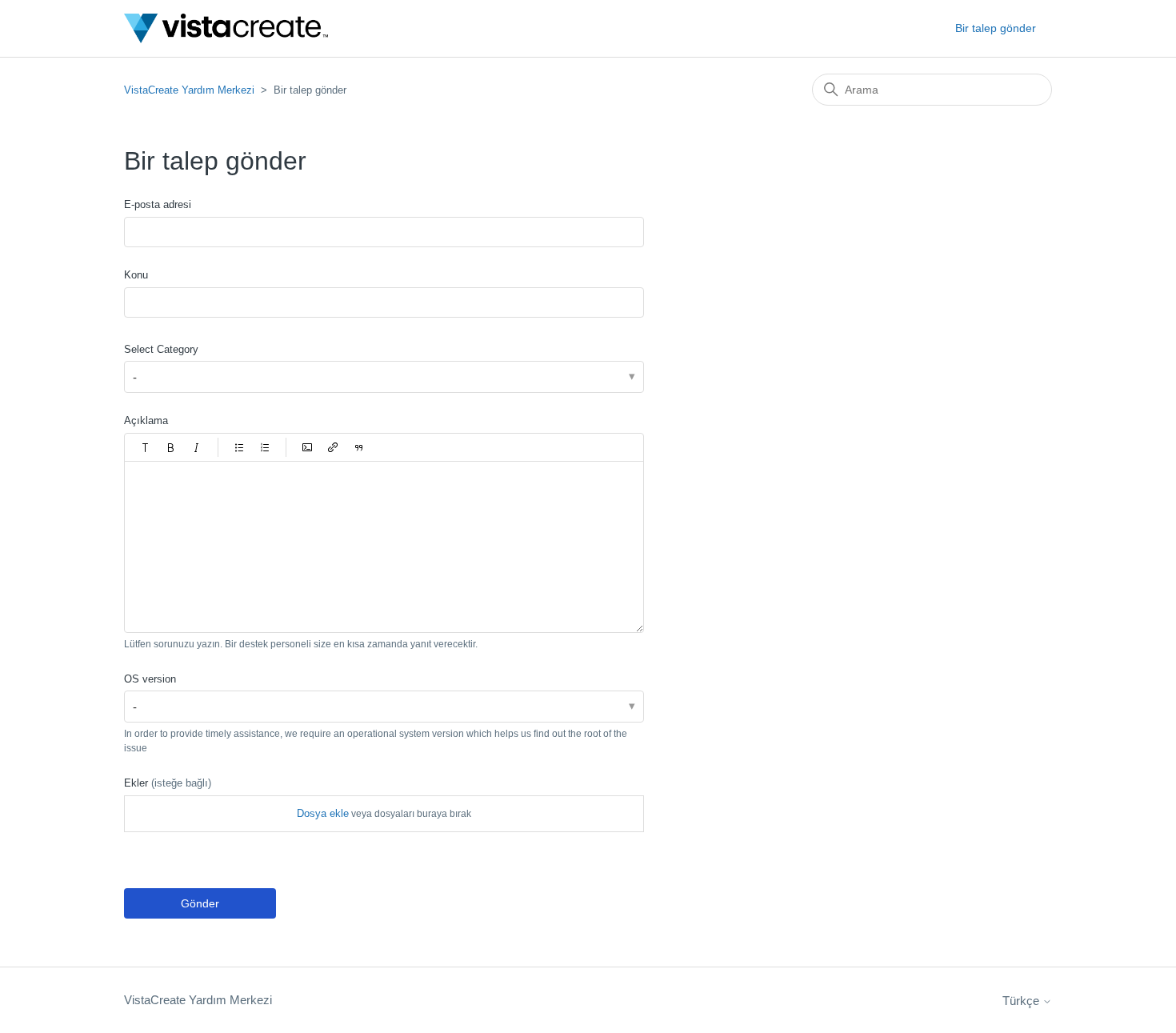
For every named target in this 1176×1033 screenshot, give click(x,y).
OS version (150, 679)
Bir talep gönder (995, 28)
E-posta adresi (157, 204)
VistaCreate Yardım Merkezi (189, 90)
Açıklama (146, 420)
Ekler (167, 783)
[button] (145, 447)
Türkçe (1022, 1000)
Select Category (161, 349)
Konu (136, 275)
